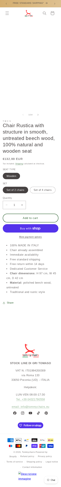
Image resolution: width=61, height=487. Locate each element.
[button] (7, 13)
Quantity (7, 198)
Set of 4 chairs (43, 190)
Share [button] (10, 302)
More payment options (30, 237)
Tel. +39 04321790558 (30, 399)
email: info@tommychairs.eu (30, 406)
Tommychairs (28, 452)
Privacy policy (45, 456)
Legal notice (52, 462)
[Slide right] (38, 114)
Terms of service (15, 462)
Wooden (11, 176)
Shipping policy (34, 462)
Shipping (19, 164)
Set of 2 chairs (16, 190)
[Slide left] (23, 114)
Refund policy (27, 456)
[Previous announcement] (6, 3)
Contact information (32, 467)
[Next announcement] (54, 3)
